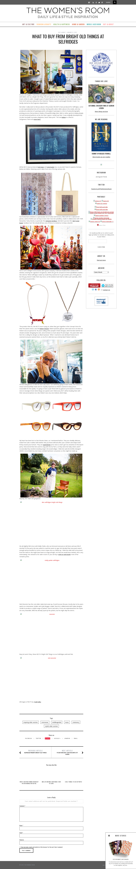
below (64, 117)
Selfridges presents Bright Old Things (35, 751)
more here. (37, 119)
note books (50, 167)
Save (48, 738)
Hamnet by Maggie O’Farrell (101, 153)
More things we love (101, 111)
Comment (22, 806)
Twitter (38, 738)
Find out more (101, 260)
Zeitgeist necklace (51, 221)
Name (21, 825)
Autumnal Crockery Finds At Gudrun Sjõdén (101, 106)
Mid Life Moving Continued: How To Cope (51, 782)
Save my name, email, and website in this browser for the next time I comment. (42, 847)
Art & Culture (28, 24)
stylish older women (51, 726)
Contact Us (106, 290)
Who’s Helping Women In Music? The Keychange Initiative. (29, 782)
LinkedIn (67, 738)
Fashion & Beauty (44, 24)
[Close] (109, 835)
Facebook (28, 738)
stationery (76, 722)
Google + (57, 738)
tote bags (41, 167)
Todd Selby (37, 702)
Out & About (108, 24)
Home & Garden (78, 24)
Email (76, 738)
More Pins (102, 225)
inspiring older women (31, 722)
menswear (45, 722)
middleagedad (56, 722)
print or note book (64, 554)
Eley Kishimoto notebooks (121, 859)
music (67, 722)
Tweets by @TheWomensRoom (101, 189)
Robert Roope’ (44, 329)
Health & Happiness (61, 24)
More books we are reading (101, 157)
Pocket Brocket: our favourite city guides (67, 752)
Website (21, 840)
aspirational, (47, 445)
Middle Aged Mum (94, 24)
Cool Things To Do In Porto (73, 782)
